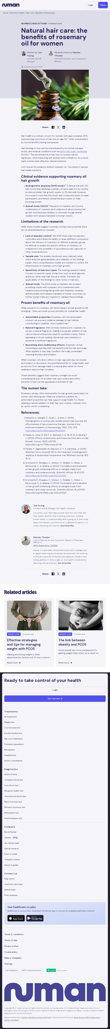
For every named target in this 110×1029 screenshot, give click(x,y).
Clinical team (10, 889)
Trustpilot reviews (12, 859)
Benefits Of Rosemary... (46, 13)
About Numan (10, 832)
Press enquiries (10, 895)
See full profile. (67, 525)
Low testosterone (12, 728)
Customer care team (13, 884)
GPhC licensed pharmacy (32, 970)
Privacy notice (11, 946)
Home (5, 13)
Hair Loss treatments (13, 738)
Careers (10, 837)
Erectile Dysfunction (13, 733)
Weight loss (9, 722)
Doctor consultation (13, 760)
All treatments (10, 717)
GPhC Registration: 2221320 (45, 545)
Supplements (10, 755)
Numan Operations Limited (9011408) (36, 1017)
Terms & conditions (13, 934)
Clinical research (11, 848)
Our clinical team (11, 843)
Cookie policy (11, 952)
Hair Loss (30, 13)
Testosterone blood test (15, 796)
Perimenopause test (13, 818)
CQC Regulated (11, 970)
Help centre (9, 878)
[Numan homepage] (10, 5)
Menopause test (11, 813)
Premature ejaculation (14, 744)
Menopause (9, 749)
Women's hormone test (14, 807)
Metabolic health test (13, 791)
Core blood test (11, 785)
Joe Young (38, 505)
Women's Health (17, 13)
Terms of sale (10, 940)
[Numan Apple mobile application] (16, 918)
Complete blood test (13, 780)
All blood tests (10, 774)
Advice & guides (11, 865)
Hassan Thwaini (41, 537)
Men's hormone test (13, 802)
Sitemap (8, 963)
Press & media (10, 854)
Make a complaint (12, 958)
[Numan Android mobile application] (34, 918)
